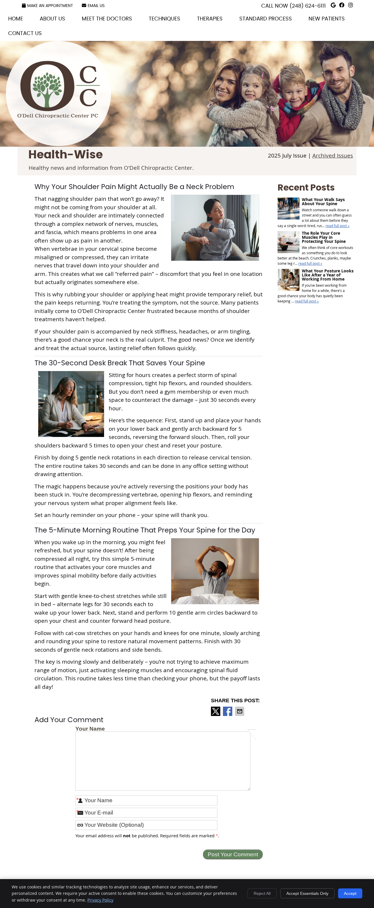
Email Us (96, 6)
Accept (350, 893)
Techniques (164, 19)
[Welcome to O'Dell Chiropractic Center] (59, 116)
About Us (52, 19)
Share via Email (240, 711)
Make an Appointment (50, 6)
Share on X (216, 711)
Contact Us (25, 33)
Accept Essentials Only (307, 893)
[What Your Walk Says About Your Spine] (288, 209)
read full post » (337, 225)
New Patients (327, 19)
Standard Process (265, 19)
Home (15, 19)
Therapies (210, 19)
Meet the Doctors (107, 19)
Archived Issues (332, 155)
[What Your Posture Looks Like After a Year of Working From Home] (288, 280)
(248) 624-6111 (308, 6)
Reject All (262, 893)
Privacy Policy (100, 900)
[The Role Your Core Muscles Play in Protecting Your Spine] (288, 242)
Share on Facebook (228, 711)
